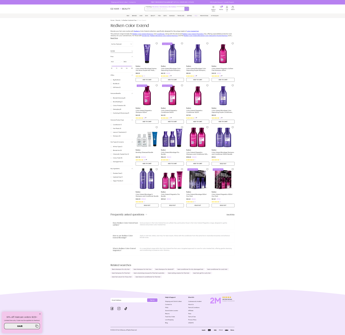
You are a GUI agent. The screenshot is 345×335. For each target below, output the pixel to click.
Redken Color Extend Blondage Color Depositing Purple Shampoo (206, 35)
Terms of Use (192, 316)
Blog (166, 323)
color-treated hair (193, 31)
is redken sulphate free (129, 20)
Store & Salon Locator (171, 310)
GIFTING (189, 15)
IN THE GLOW (214, 15)
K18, (169, 6)
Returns (167, 313)
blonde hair (146, 35)
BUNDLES (172, 15)
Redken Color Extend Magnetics (193, 34)
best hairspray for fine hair (121, 273)
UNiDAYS (191, 323)
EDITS (165, 15)
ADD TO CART (147, 79)
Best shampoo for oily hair (121, 269)
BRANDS (134, 15)
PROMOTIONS (204, 15)
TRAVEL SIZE (180, 15)
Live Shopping (169, 320)
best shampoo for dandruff (164, 269)
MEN (159, 15)
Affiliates (190, 310)
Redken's (137, 31)
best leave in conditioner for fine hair (148, 277)
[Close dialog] (40, 314)
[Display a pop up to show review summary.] (171, 76)
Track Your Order (170, 316)
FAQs (166, 307)
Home (112, 20)
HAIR (141, 15)
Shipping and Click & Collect (119, 2)
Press (189, 313)
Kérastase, (155, 6)
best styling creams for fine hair (178, 273)
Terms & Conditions (193, 307)
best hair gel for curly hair (202, 273)
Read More (114, 38)
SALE (196, 15)
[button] (22, 326)
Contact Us (132, 2)
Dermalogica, (163, 6)
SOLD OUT (223, 163)
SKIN (146, 15)
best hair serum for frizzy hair (122, 277)
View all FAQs (230, 214)
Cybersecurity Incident (195, 301)
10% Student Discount (216, 2)
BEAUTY (153, 15)
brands (118, 20)
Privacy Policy (192, 320)
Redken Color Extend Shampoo (142, 34)
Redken (173, 6)
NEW (128, 15)
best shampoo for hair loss (142, 269)
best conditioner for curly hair (217, 269)
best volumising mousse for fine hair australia (149, 273)
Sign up (152, 300)
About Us (191, 304)
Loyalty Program (229, 2)
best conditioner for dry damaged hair (190, 269)
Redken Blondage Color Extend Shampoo (164, 35)
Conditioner (161, 34)
